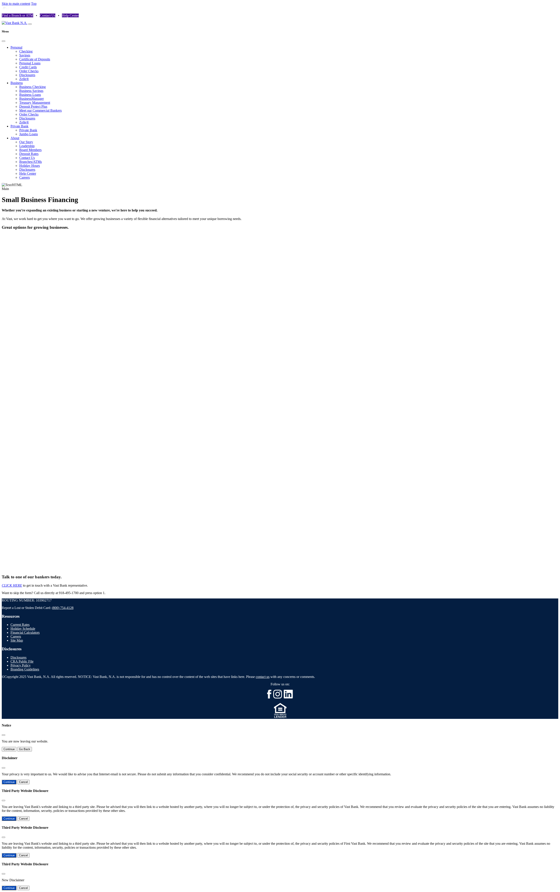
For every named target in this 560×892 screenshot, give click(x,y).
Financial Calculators (25, 632)
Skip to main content (16, 3)
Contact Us (47, 15)
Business (16, 83)
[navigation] (30, 24)
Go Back (24, 749)
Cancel (23, 782)
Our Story (26, 142)
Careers (24, 177)
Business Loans (30, 95)
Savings (24, 55)
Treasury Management (34, 102)
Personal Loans (29, 63)
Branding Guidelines (24, 669)
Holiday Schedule (22, 628)
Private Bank (19, 126)
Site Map (16, 640)
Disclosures (27, 75)
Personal (16, 47)
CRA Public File (21, 661)
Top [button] (34, 3)
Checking (26, 51)
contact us (263, 677)
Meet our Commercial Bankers (40, 110)
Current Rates (20, 624)
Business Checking (32, 87)
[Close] (3, 41)
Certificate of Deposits (34, 59)
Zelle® (24, 79)
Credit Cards (28, 67)
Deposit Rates (28, 154)
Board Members (30, 150)
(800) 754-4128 (63, 608)
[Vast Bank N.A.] (14, 23)
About (14, 138)
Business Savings (31, 91)
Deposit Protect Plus (33, 106)
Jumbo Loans (28, 134)
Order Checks (28, 71)
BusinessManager (31, 98)
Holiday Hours (29, 165)
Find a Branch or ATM (17, 15)
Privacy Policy (20, 665)
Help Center (70, 15)
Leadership (27, 146)
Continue (9, 749)
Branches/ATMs (30, 162)
